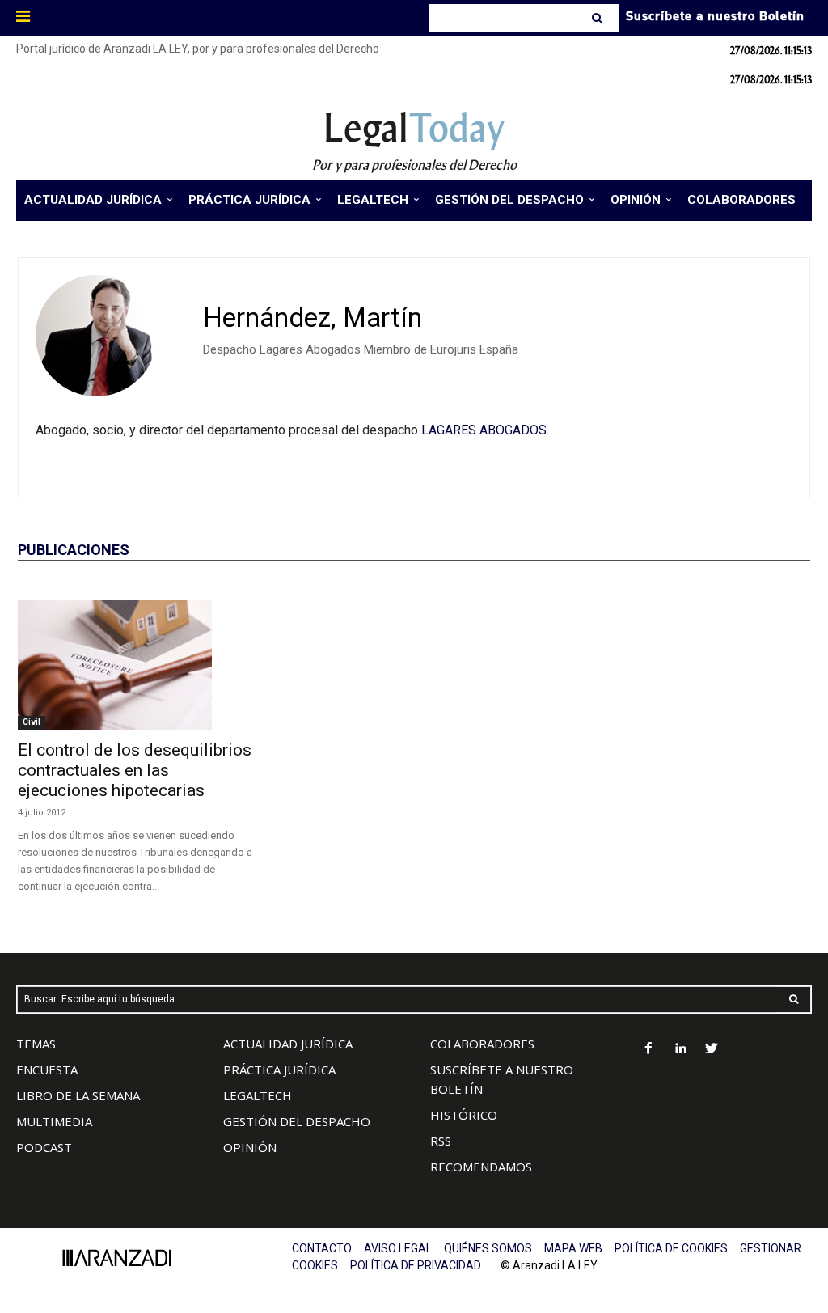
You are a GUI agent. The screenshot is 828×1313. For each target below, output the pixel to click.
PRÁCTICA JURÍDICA (279, 1069)
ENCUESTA (47, 1069)
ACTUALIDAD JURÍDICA (288, 1044)
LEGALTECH (257, 1095)
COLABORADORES (482, 1044)
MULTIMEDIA (54, 1121)
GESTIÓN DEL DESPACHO (296, 1121)
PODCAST (44, 1147)
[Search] (599, 18)
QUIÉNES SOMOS (488, 1248)
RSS (440, 1141)
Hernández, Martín (312, 317)
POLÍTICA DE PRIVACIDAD (415, 1265)
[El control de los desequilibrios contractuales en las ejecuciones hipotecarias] (139, 665)
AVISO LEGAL (398, 1248)
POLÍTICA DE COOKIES (671, 1248)
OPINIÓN (250, 1147)
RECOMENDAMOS (481, 1166)
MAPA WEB (573, 1248)
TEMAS (36, 1044)
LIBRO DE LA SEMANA (78, 1095)
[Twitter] (712, 1049)
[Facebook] (649, 1049)
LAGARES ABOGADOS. (485, 430)
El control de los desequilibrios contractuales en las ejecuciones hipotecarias (134, 770)
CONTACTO (322, 1248)
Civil (31, 722)
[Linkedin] (680, 1049)
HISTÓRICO (463, 1115)
